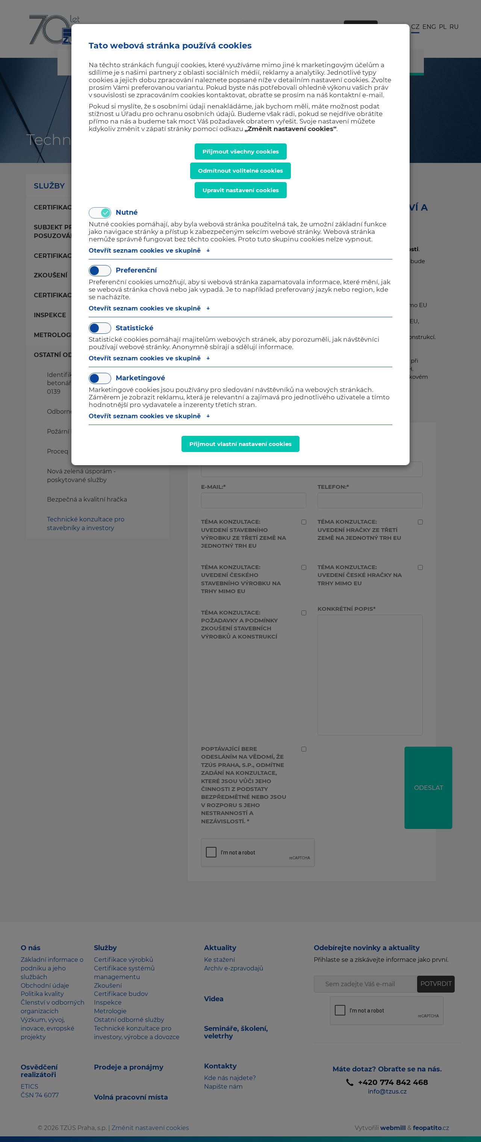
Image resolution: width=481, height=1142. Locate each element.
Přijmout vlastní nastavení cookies (240, 443)
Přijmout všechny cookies (241, 151)
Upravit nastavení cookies (241, 190)
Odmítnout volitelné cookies (240, 170)
